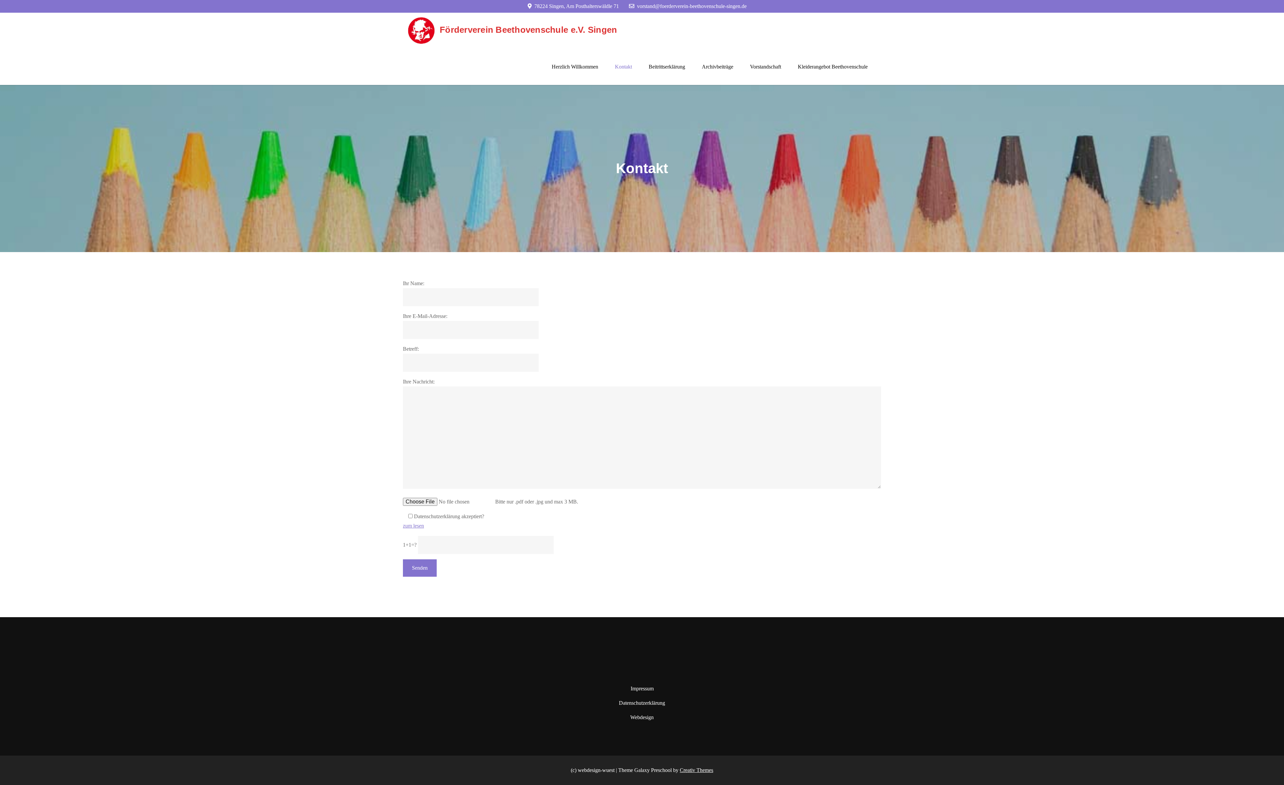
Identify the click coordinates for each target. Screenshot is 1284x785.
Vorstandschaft (765, 67)
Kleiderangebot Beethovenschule (833, 67)
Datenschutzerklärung (642, 703)
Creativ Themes (696, 770)
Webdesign (642, 717)
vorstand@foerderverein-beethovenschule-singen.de (692, 6)
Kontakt (623, 67)
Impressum (642, 688)
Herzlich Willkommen (575, 67)
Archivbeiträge (717, 67)
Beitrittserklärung (667, 67)
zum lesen (413, 526)
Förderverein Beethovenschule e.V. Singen (528, 30)
